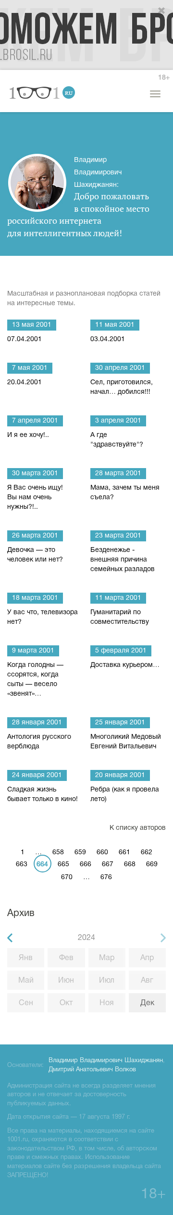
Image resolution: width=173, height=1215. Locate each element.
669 (152, 864)
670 (67, 877)
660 (102, 852)
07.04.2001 (24, 339)
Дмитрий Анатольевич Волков (92, 1070)
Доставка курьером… (125, 665)
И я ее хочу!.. (28, 435)
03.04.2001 (107, 339)
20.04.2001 (24, 382)
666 (85, 864)
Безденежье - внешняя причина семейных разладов (122, 560)
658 (58, 852)
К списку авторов (138, 828)
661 (124, 852)
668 (130, 864)
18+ (164, 78)
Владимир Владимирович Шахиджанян (106, 1061)
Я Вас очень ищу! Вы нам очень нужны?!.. (35, 497)
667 (107, 864)
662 (146, 852)
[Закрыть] (162, 11)
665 (63, 864)
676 (106, 877)
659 (80, 852)
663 (21, 864)
